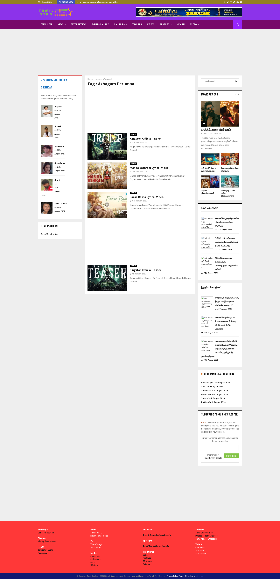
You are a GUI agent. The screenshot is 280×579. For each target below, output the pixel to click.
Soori (57, 180)
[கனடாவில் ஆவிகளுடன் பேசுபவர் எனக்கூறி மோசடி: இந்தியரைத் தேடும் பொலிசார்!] (207, 327)
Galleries (119, 24)
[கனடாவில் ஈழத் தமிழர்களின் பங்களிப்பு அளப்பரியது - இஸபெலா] (207, 228)
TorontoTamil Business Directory (158, 535)
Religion (146, 564)
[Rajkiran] (46, 116)
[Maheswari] (46, 156)
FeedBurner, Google (213, 458)
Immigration (95, 556)
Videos (150, 24)
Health (181, 24)
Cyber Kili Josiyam (46, 533)
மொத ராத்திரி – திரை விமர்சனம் (230, 170)
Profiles (164, 24)
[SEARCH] (236, 81)
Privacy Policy (172, 576)
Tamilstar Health (45, 550)
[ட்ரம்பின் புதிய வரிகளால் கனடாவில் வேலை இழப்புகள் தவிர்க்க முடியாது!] (207, 248)
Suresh (58, 126)
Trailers (137, 24)
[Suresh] (46, 136)
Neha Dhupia (61, 203)
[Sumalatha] (46, 173)
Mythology (148, 561)
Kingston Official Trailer (145, 138)
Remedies (42, 553)
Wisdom (94, 565)
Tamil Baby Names (204, 533)
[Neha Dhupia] (46, 213)
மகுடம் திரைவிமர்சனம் (207, 192)
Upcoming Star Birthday (219, 374)
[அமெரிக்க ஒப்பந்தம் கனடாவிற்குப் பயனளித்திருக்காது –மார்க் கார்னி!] (207, 267)
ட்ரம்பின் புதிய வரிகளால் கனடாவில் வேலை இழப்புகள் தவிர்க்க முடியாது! (226, 242)
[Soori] (46, 190)
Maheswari (60, 146)
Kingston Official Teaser (145, 270)
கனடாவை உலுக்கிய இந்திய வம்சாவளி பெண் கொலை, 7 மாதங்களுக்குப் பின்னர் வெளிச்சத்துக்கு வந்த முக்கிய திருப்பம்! (219, 348)
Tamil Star (46, 24)
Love (92, 562)
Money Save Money (47, 541)
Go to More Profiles (49, 234)
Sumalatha (60, 163)
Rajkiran (59, 106)
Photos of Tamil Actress (206, 536)
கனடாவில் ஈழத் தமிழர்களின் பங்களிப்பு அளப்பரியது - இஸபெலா (227, 222)
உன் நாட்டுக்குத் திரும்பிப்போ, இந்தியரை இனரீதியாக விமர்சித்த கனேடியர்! (227, 301)
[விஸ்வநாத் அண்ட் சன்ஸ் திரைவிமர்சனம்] (230, 181)
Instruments (95, 559)
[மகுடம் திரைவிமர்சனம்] (210, 181)
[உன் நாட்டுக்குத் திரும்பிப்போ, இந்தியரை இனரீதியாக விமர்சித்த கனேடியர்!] (207, 307)
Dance (145, 555)
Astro (193, 24)
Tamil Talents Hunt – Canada (156, 546)
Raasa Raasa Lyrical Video (146, 197)
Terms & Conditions (187, 576)
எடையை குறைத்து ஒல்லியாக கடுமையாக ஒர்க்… (100, 2)
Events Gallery (100, 24)
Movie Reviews (78, 24)
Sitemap (199, 576)
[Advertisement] (140, 52)
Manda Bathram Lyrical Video (149, 167)
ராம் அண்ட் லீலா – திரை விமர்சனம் (208, 170)
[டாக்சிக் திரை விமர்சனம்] (220, 113)
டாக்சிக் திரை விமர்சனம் (216, 129)
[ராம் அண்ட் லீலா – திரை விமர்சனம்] (210, 159)
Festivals (147, 558)
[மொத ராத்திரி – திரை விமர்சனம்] (230, 159)
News (60, 24)
